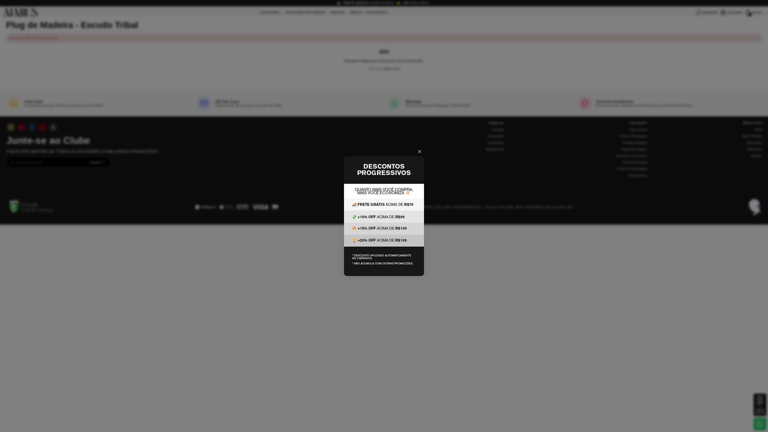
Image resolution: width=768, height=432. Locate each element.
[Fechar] (419, 151)
